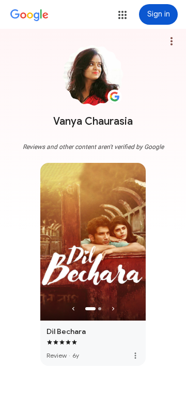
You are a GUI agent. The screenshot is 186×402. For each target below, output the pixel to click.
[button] (122, 15)
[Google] (29, 15)
